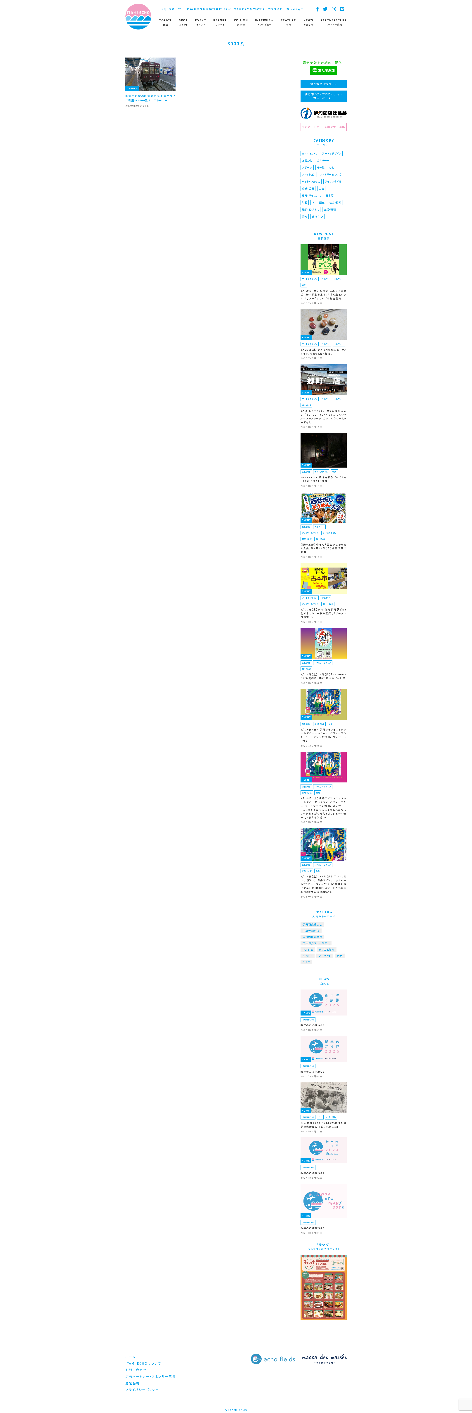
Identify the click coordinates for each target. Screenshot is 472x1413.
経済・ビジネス (310, 209)
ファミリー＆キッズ (330, 174)
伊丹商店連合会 (312, 924)
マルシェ (308, 949)
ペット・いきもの (311, 181)
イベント (308, 956)
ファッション (308, 174)
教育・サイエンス (311, 195)
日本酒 (330, 195)
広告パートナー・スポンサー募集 (323, 127)
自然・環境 (330, 209)
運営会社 (132, 1383)
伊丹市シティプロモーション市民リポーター (323, 96)
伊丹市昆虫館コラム (323, 84)
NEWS (306, 1013)
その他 (320, 167)
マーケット (324, 956)
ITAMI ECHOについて (143, 1363)
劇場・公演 (308, 188)
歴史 (321, 202)
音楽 (304, 216)
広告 (321, 188)
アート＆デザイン (331, 153)
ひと (331, 167)
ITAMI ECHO (310, 153)
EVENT (306, 272)
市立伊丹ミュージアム (316, 943)
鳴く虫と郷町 (326, 949)
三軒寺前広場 (311, 931)
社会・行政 (335, 202)
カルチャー (323, 160)
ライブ (306, 962)
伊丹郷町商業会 (312, 937)
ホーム (130, 1356)
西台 (340, 956)
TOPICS (132, 88)
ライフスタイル (333, 181)
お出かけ (307, 160)
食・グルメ (318, 216)
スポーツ (307, 167)
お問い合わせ (135, 1369)
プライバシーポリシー (142, 1389)
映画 (304, 202)
